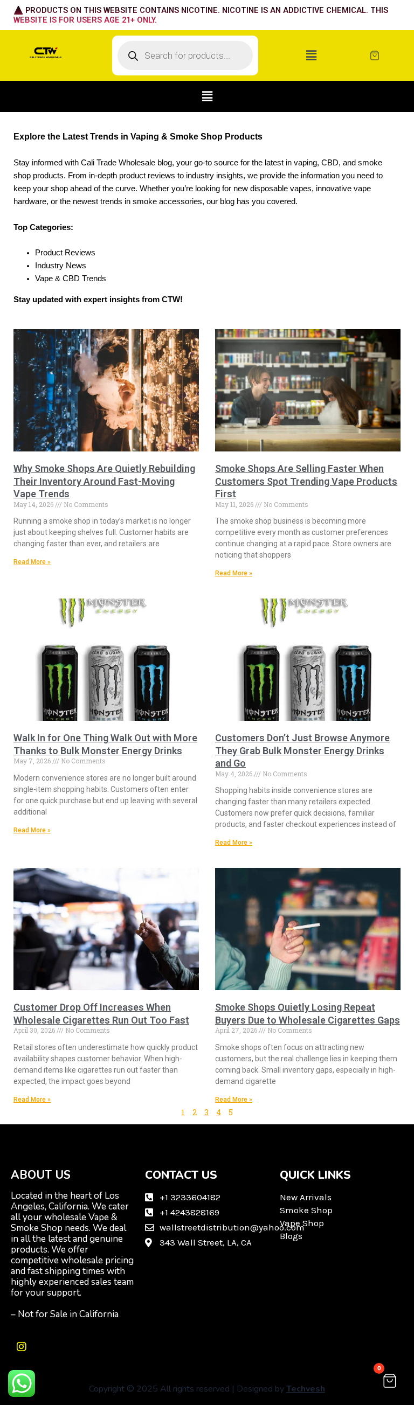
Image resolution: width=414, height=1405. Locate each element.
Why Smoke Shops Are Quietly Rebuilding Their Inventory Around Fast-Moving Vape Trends (104, 481)
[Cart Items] (386, 55)
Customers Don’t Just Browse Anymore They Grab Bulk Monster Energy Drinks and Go (302, 750)
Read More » (32, 562)
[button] (311, 56)
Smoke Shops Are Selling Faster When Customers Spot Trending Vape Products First (306, 481)
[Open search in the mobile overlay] (185, 55)
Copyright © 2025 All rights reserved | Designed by (207, 1389)
